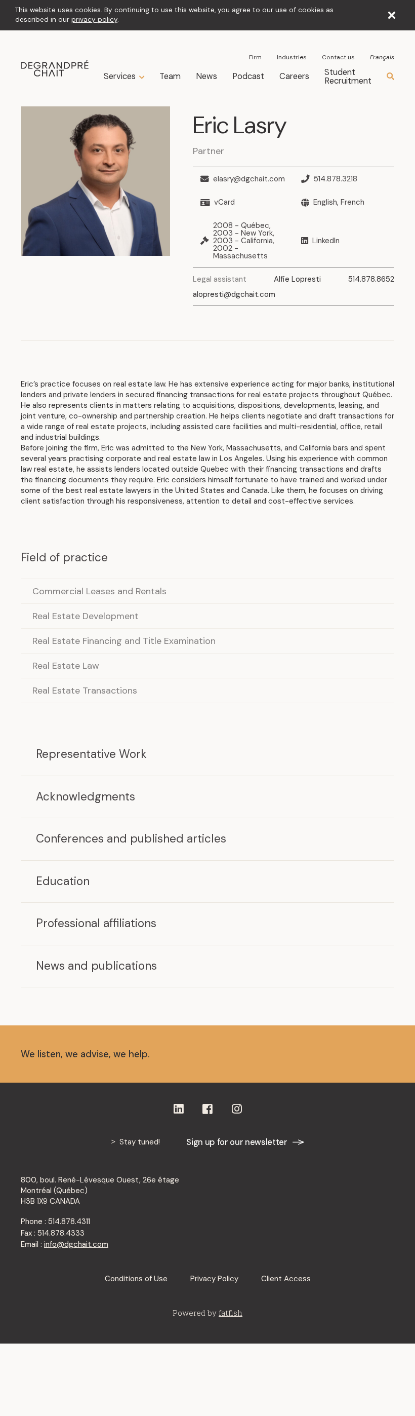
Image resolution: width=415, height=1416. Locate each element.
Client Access (286, 1279)
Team (170, 76)
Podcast (248, 76)
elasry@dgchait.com (249, 179)
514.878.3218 (335, 179)
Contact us (338, 57)
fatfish (230, 1313)
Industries (292, 57)
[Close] (392, 15)
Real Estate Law (65, 666)
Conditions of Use (136, 1279)
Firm (255, 57)
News (206, 76)
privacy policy (94, 19)
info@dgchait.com (76, 1244)
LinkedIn (326, 241)
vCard (224, 202)
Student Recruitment (347, 76)
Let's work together (325, 1054)
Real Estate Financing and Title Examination (124, 641)
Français (382, 57)
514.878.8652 (371, 279)
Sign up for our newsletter (236, 1142)
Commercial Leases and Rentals (99, 591)
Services (120, 76)
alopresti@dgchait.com (234, 294)
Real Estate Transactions (84, 690)
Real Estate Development (85, 616)
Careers (294, 76)
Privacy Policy (214, 1279)
